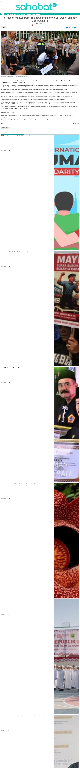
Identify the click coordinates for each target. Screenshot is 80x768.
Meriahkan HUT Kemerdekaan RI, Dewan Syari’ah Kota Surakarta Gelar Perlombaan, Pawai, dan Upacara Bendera (23, 599)
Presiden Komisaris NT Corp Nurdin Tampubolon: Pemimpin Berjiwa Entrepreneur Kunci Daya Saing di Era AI (23, 715)
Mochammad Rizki (42, 25)
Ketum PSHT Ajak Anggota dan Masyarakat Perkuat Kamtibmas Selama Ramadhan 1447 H (19, 367)
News (2, 14)
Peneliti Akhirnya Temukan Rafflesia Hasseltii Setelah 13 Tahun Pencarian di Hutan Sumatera (19, 483)
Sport (8, 14)
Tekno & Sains (23, 14)
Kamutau (33, 14)
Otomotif (18, 14)
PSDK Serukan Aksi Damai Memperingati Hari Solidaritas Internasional (15, 135)
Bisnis (5, 14)
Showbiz (29, 14)
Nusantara (38, 14)
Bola (15, 14)
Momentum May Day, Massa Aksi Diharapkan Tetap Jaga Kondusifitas (15, 251)
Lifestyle (11, 14)
